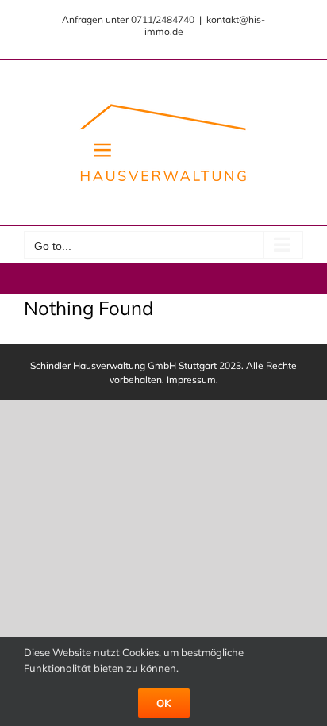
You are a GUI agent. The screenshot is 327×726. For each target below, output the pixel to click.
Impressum (191, 380)
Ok (163, 703)
